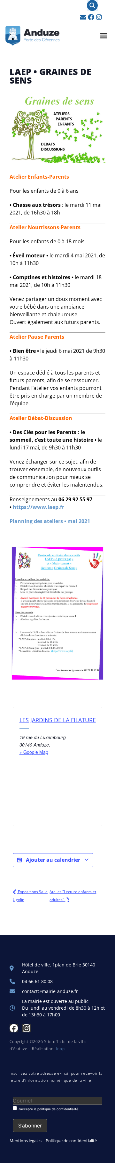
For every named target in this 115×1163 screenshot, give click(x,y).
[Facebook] (91, 17)
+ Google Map (33, 752)
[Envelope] (83, 17)
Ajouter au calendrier (53, 859)
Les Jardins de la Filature (57, 720)
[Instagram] (99, 17)
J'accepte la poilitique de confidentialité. (48, 1109)
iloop (60, 1048)
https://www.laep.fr (38, 507)
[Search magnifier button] (92, 5)
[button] (104, 36)
